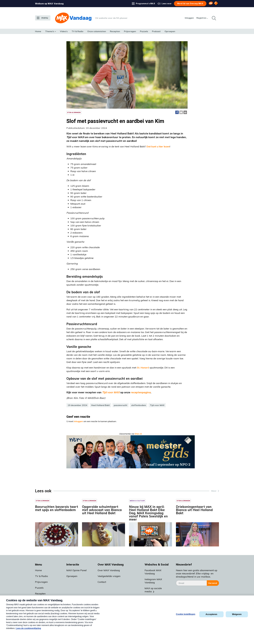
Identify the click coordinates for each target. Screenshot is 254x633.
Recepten (115, 31)
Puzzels (144, 31)
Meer (214, 490)
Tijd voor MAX (157, 405)
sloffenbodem (138, 405)
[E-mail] (181, 112)
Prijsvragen (130, 31)
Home (38, 31)
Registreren (202, 18)
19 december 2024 (77, 405)
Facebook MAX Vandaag (153, 572)
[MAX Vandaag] (73, 17)
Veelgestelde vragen (109, 576)
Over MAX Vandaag (109, 570)
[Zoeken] (213, 18)
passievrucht (120, 405)
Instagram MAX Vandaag (153, 581)
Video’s (64, 31)
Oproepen (170, 31)
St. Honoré (143, 367)
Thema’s (49, 31)
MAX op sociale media (153, 590)
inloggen (78, 421)
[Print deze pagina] (185, 112)
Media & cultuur (137, 501)
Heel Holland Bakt (100, 405)
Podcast (156, 31)
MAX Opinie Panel (76, 570)
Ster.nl (138, 433)
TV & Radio (77, 31)
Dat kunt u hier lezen (158, 146)
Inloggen (189, 18)
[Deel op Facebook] (177, 112)
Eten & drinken (74, 112)
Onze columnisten (96, 31)
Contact (102, 581)
